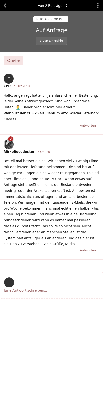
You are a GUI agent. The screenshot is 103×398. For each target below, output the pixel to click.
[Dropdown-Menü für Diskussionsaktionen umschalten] (98, 5)
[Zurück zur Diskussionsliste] (5, 5)
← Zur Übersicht (52, 40)
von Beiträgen (50, 5)
